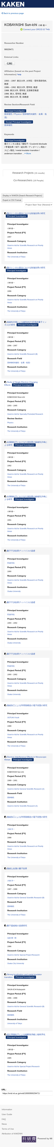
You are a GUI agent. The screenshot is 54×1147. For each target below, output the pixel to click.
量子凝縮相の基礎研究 (17, 925)
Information (7, 1109)
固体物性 (8, 114)
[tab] (28, 173)
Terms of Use (8, 1129)
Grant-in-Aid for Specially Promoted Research (25, 414)
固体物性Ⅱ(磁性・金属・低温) (18, 363)
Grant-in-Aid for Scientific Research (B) (22, 354)
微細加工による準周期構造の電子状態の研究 (27, 705)
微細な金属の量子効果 (17, 868)
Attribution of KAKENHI (12, 1133)
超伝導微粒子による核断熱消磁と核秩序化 (26, 1034)
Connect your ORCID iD (34, 29)
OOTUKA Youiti (13, 718)
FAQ (4, 1119)
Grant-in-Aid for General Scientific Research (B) (25, 898)
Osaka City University (15, 963)
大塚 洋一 (11, 829)
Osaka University (14, 591)
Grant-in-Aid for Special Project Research (23, 955)
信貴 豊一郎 (11, 938)
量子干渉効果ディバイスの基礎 (21, 551)
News (4, 1124)
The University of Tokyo (16, 257)
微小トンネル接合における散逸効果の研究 (26, 213)
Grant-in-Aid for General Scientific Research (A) (25, 789)
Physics (17, 114)
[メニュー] (51, 3)
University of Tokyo (14, 1023)
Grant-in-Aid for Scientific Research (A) (22, 806)
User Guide (7, 1114)
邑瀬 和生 (11, 563)
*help (48, 29)
